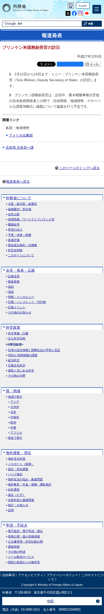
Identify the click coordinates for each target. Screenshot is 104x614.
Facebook (74, 13)
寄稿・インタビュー (21, 297)
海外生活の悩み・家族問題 (25, 479)
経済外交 (14, 360)
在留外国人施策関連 (21, 500)
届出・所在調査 (18, 469)
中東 (13, 427)
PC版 (71, 5)
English (83, 5)
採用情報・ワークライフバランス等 (31, 219)
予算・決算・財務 (19, 235)
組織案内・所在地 (19, 209)
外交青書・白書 (18, 333)
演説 (11, 292)
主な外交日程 (16, 338)
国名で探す (15, 438)
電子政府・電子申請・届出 (25, 531)
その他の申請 (16, 551)
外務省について (18, 198)
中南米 (14, 417)
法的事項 (8, 575)
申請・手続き (17, 525)
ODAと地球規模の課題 (22, 355)
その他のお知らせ (19, 312)
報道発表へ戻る (18, 181)
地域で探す (15, 396)
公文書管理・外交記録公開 (25, 541)
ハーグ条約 (15, 474)
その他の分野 (16, 375)
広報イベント (16, 307)
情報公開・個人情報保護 (24, 536)
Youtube (86, 13)
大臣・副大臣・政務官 (22, 204)
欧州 (13, 422)
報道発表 (14, 281)
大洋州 (14, 407)
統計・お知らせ (18, 505)
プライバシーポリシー (62, 575)
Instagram (80, 13)
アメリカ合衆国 (21, 135)
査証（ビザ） (16, 495)
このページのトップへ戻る (79, 168)
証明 (11, 510)
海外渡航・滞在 (18, 453)
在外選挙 (14, 489)
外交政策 (13, 327)
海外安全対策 (16, 458)
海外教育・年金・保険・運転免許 (30, 484)
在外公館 (14, 214)
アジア (14, 402)
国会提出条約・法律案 (22, 245)
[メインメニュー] (96, 9)
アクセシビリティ (30, 575)
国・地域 (13, 391)
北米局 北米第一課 (20, 147)
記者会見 (14, 276)
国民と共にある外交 (21, 370)
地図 (50, 601)
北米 (13, 412)
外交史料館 (15, 250)
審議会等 (14, 224)
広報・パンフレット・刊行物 (27, 302)
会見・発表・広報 (20, 270)
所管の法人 (15, 229)
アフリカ (16, 432)
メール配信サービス (21, 557)
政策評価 (14, 240)
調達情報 (14, 546)
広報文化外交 (16, 365)
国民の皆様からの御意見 (24, 562)
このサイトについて (21, 255)
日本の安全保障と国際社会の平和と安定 (34, 350)
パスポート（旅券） (21, 464)
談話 (11, 286)
